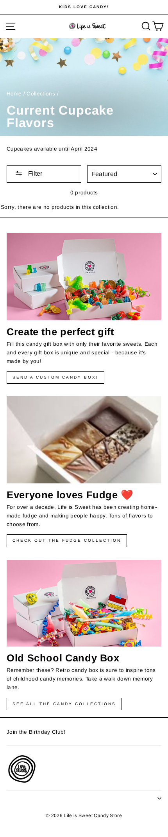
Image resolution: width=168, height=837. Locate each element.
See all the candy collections (64, 704)
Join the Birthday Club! (36, 732)
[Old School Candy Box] (84, 603)
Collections (41, 94)
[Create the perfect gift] (84, 276)
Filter (34, 173)
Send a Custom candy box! (55, 377)
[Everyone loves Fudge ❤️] (84, 439)
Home (14, 94)
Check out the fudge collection (67, 540)
